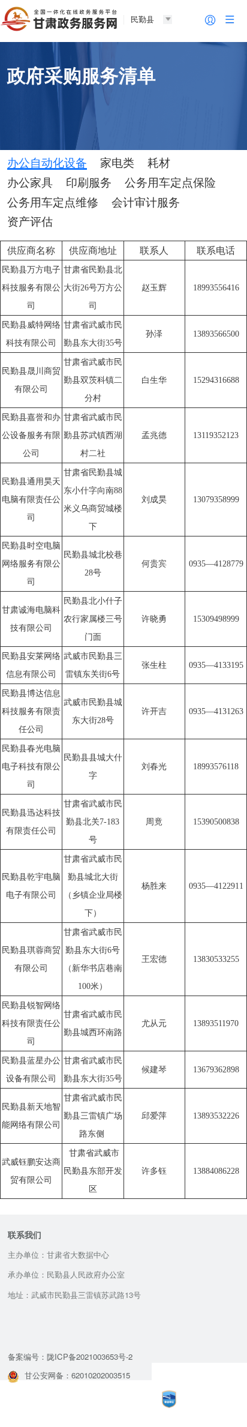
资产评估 (30, 222)
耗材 (158, 163)
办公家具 (30, 183)
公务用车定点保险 (170, 183)
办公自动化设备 (47, 163)
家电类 (117, 163)
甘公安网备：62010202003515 (77, 1375)
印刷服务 (89, 183)
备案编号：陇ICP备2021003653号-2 (70, 1356)
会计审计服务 (146, 202)
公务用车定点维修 (52, 202)
